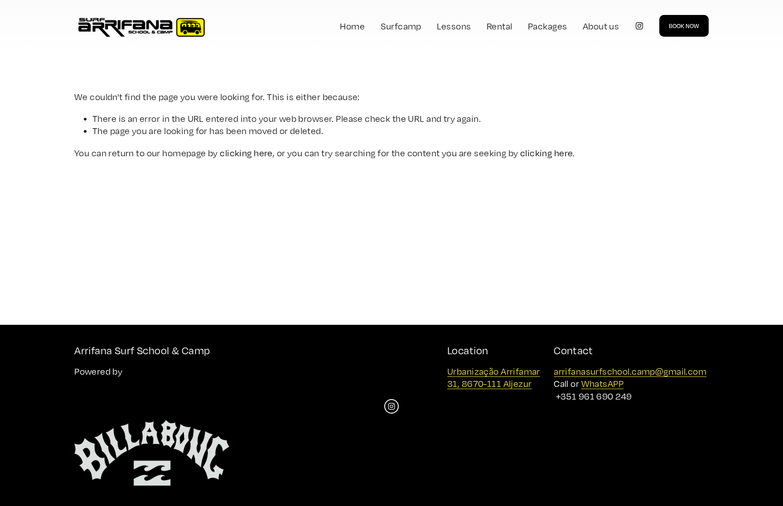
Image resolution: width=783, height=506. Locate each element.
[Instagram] (639, 25)
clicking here (246, 153)
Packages (547, 26)
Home (352, 26)
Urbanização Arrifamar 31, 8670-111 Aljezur (493, 377)
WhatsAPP (602, 383)
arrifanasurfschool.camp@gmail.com (630, 371)
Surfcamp (401, 26)
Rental (499, 26)
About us (601, 26)
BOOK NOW (684, 25)
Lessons (454, 26)
